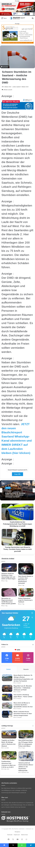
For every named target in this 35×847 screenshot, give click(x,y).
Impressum (17, 834)
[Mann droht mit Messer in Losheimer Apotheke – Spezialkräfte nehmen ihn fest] (7, 705)
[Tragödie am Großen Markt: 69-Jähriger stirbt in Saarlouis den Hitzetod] (9, 734)
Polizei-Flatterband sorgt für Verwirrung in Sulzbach (25, 600)
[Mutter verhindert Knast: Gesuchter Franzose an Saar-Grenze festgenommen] (7, 714)
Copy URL (17, 474)
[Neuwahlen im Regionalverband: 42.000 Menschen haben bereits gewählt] (9, 592)
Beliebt (8, 669)
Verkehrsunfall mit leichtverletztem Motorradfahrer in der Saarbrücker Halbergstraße (25, 766)
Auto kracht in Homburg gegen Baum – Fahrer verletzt (16, 495)
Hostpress (17, 831)
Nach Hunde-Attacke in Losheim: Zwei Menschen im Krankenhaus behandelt (25, 579)
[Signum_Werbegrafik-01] (17, 34)
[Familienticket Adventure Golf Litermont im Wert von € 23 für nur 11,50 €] (9, 755)
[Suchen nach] (33, 19)
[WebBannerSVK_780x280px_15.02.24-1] (17, 108)
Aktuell (8, 488)
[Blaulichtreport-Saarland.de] (17, 18)
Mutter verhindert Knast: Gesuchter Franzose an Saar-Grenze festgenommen (23, 713)
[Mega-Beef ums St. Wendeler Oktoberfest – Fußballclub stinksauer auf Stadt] (7, 688)
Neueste (26, 669)
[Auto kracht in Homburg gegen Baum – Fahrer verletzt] (7, 697)
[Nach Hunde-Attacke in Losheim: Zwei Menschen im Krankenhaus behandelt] (26, 568)
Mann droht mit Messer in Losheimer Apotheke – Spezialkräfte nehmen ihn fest (23, 704)
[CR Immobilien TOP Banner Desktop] (17, 8)
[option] (17, 490)
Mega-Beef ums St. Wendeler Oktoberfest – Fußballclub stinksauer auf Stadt (23, 687)
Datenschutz (24, 834)
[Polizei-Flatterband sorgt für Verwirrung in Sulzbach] (26, 592)
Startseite (9, 834)
